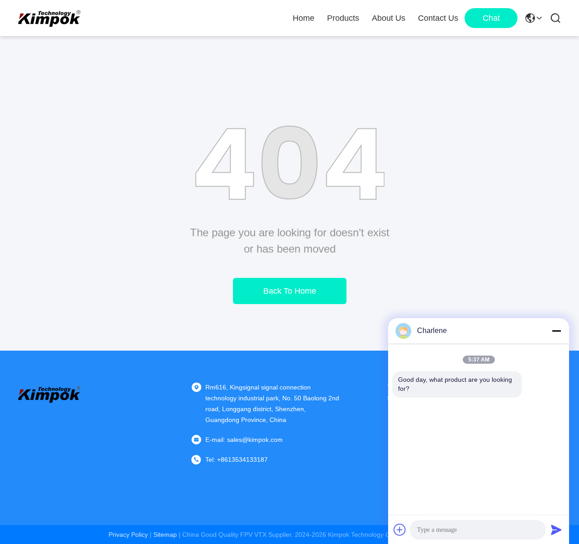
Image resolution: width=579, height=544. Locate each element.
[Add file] (400, 529)
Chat (491, 18)
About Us (388, 18)
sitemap (165, 534)
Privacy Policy (128, 534)
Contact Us (438, 18)
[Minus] (556, 330)
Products (343, 18)
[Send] (556, 529)
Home (303, 18)
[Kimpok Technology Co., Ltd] (49, 18)
